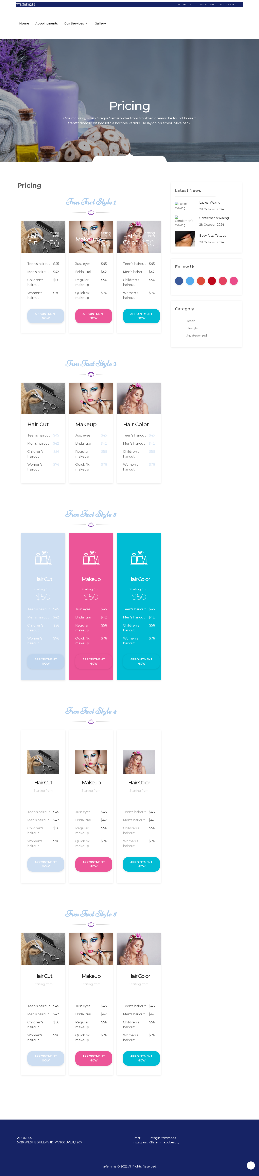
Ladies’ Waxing (209, 202)
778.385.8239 (25, 4)
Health (190, 321)
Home (24, 23)
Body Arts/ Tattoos (212, 235)
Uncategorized (196, 335)
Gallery (100, 23)
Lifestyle (192, 328)
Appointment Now (46, 316)
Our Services (74, 23)
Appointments (46, 23)
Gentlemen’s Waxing (214, 218)
